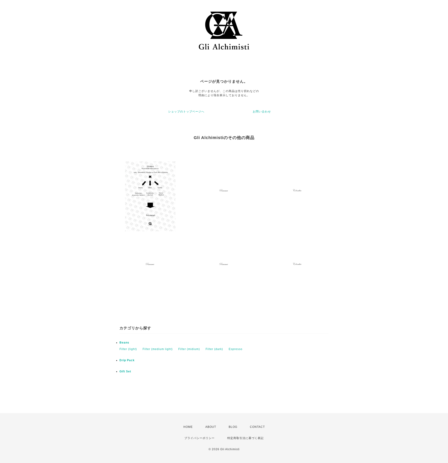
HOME (188, 427)
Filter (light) (128, 349)
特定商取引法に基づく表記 (245, 438)
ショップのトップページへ (186, 111)
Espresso (235, 349)
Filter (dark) (214, 349)
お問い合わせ (262, 111)
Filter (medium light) (158, 349)
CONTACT (257, 427)
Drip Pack (127, 360)
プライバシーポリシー (199, 438)
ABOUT (210, 427)
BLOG (233, 427)
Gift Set (125, 371)
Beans (124, 342)
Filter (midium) (189, 349)
